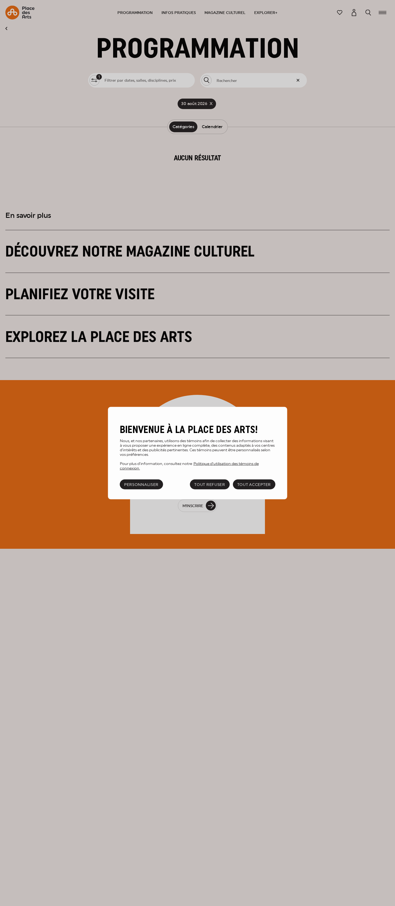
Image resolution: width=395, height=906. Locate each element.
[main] (197, 453)
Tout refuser (209, 484)
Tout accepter (254, 484)
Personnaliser (141, 484)
